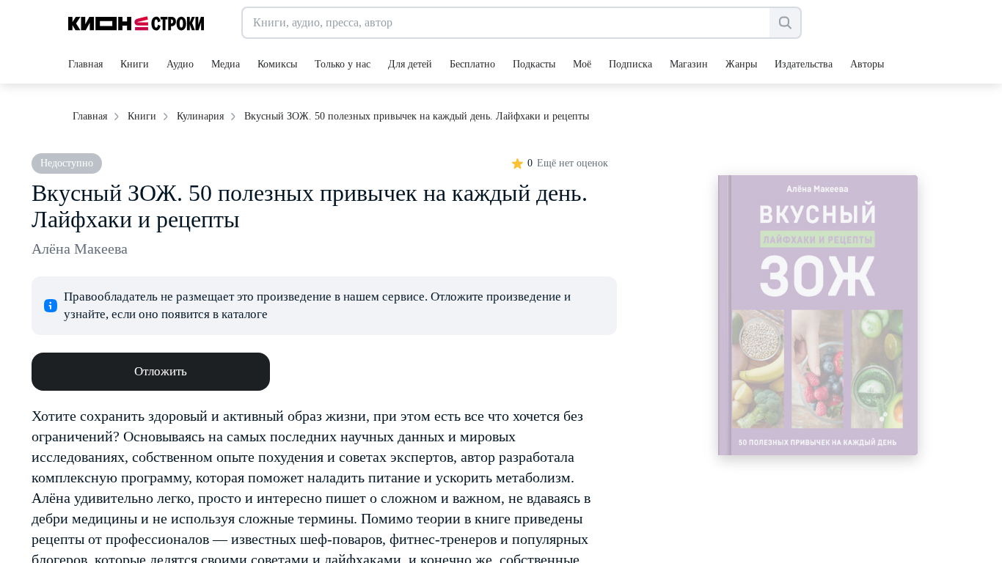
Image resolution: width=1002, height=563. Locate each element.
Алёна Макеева (80, 248)
